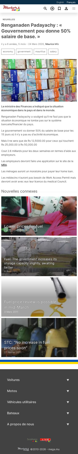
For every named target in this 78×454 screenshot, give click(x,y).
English (60, 2)
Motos (12, 391)
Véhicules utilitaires (21, 402)
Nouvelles (9, 19)
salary (53, 51)
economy (8, 51)
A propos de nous (20, 424)
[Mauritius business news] (32, 439)
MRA (4, 164)
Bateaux (13, 413)
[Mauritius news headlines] (45, 439)
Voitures (13, 380)
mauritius (40, 51)
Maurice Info (52, 44)
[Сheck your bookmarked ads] (59, 8)
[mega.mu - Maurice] (23, 448)
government (24, 51)
